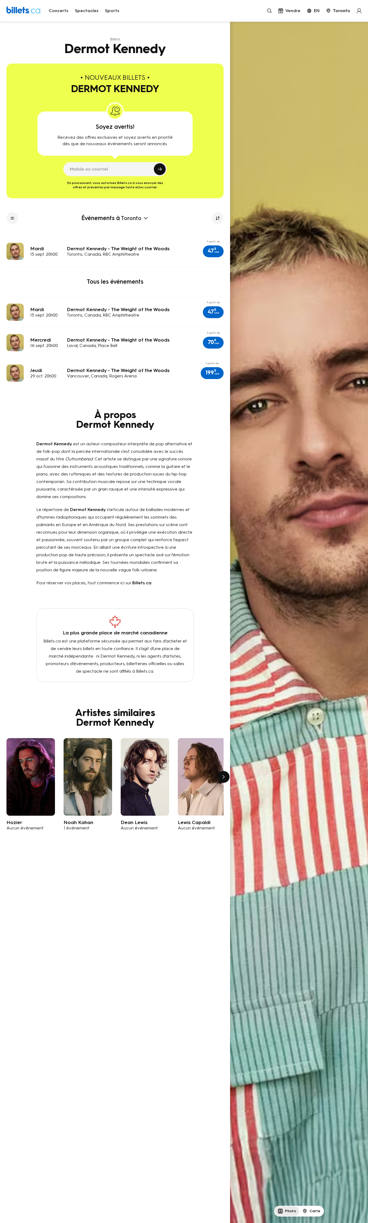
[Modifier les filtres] (12, 218)
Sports (112, 10)
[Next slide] (224, 777)
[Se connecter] (359, 11)
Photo (290, 1211)
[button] (213, 251)
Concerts (58, 10)
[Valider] (160, 169)
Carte (315, 1211)
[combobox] (338, 11)
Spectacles (87, 10)
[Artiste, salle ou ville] (269, 11)
